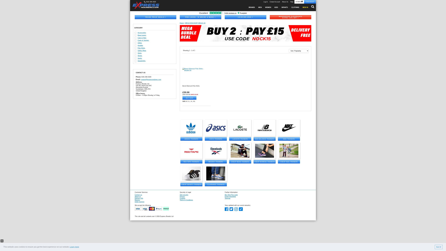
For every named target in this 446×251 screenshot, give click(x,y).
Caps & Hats (142, 38)
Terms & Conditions (186, 200)
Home (182, 23)
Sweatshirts (142, 61)
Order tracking (139, 202)
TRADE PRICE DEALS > (155, 17)
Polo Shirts (141, 48)
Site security (184, 195)
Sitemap (227, 198)
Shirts (140, 53)
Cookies (182, 198)
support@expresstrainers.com (151, 79)
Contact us (138, 195)
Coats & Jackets (143, 40)
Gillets (140, 43)
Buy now (189, 98)
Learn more (74, 247)
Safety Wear (142, 50)
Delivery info (139, 198)
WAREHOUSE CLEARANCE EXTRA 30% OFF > (290, 17)
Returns (137, 200)
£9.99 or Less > (245, 17)
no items (298, 1)
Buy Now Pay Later (231, 195)
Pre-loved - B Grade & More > (200, 17)
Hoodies (140, 45)
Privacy (182, 196)
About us (138, 196)
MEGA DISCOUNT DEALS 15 (195, 23)
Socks (140, 58)
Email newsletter (230, 196)
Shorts (140, 56)
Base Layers (142, 35)
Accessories (142, 33)
